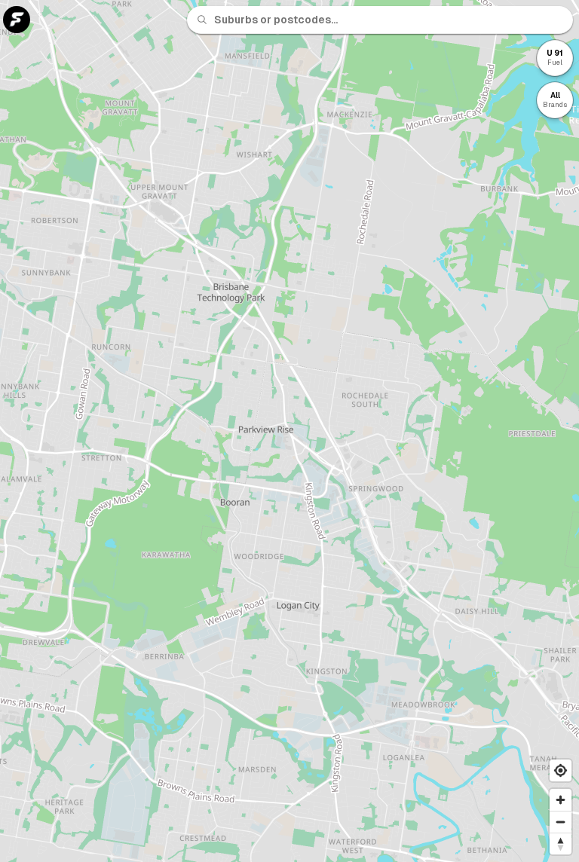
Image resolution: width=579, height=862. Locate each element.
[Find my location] (560, 770)
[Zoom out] (560, 822)
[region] (289, 431)
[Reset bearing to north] (560, 843)
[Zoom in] (560, 800)
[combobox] (389, 19)
